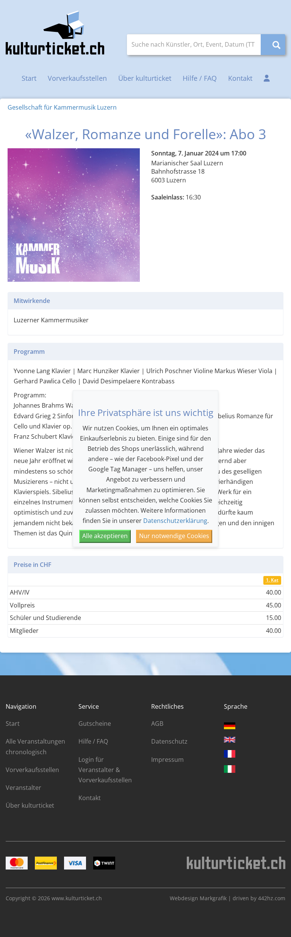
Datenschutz (169, 741)
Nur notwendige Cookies (174, 536)
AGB (157, 723)
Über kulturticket (144, 78)
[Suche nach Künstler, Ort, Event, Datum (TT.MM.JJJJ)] (273, 44)
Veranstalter (23, 787)
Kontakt (240, 78)
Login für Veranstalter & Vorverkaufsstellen (105, 769)
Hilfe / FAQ (200, 78)
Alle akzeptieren (105, 536)
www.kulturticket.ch (77, 898)
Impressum (167, 759)
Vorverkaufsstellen (77, 78)
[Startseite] (55, 33)
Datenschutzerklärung (175, 521)
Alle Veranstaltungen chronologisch (35, 746)
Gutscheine (94, 723)
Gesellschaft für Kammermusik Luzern (62, 107)
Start (29, 78)
